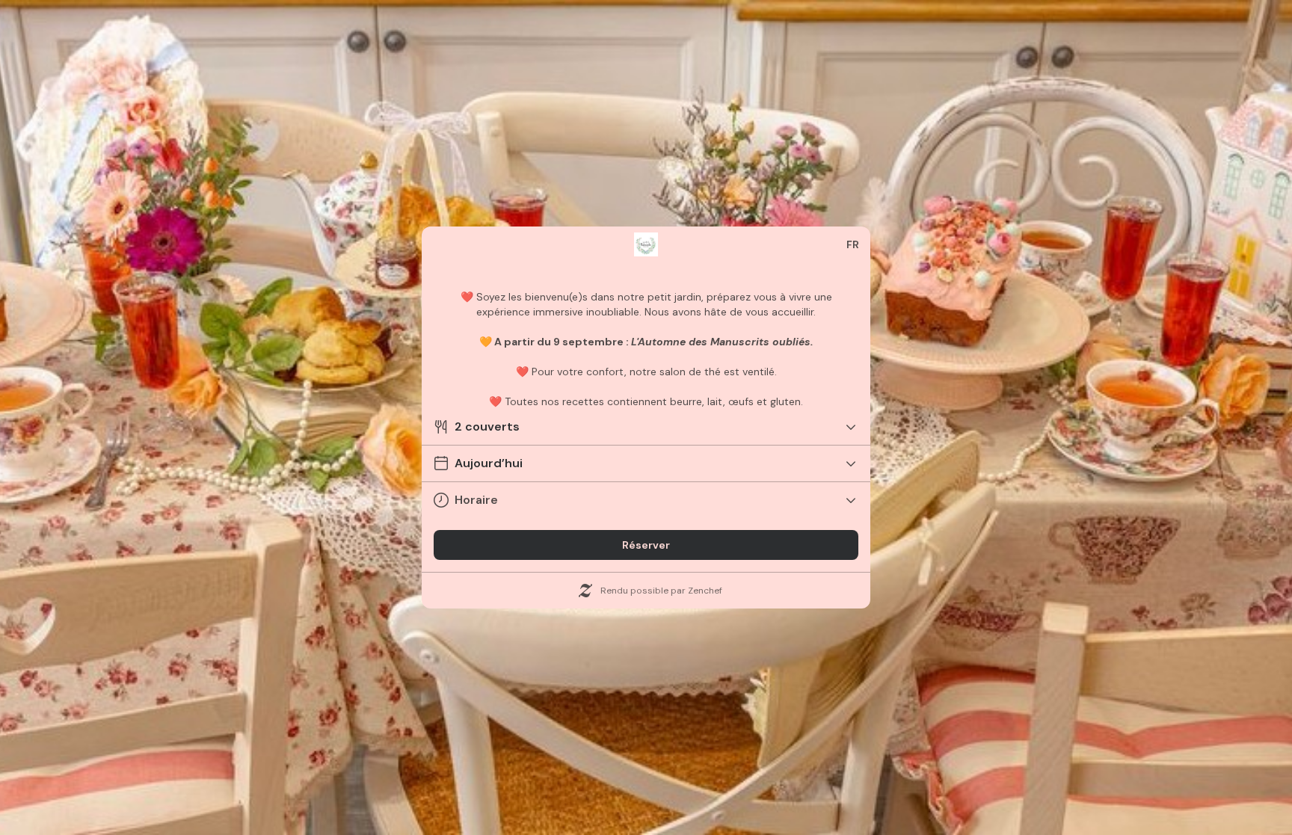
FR (852, 244)
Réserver (646, 545)
